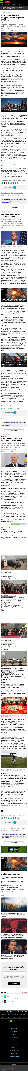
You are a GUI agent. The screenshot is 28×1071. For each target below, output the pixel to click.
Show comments (14, 207)
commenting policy (15, 199)
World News (8, 12)
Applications (14, 1028)
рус (11, 1011)
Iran (2, 418)
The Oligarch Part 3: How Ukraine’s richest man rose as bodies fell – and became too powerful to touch (12, 936)
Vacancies (14, 1059)
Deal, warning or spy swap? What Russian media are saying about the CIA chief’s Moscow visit (12, 957)
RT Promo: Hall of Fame (14, 1050)
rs (22, 1011)
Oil (5, 195)
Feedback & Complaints (14, 1056)
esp (7, 1011)
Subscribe (14, 983)
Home (3, 12)
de (14, 1011)
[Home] (1, 1)
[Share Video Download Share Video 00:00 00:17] (14, 550)
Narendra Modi (20, 828)
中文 (26, 1011)
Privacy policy (14, 1044)
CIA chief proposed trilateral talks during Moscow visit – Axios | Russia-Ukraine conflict (14, 8)
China (3, 828)
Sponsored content (14, 1037)
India (7, 828)
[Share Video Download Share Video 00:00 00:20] (14, 618)
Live (14, 1025)
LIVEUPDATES (7, 811)
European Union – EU (17, 193)
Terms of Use (14, 1040)
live (7, 1)
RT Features (4, 896)
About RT (14, 1047)
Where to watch (14, 1031)
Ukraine (16, 195)
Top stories (4, 855)
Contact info (14, 1053)
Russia (9, 195)
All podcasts (24, 992)
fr (18, 1011)
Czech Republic (5, 193)
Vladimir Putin (10, 830)
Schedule (14, 1034)
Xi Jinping (17, 830)
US (12, 195)
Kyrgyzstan (12, 828)
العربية (2, 1011)
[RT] (4, 1014)
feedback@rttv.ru (7, 202)
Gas (2, 195)
